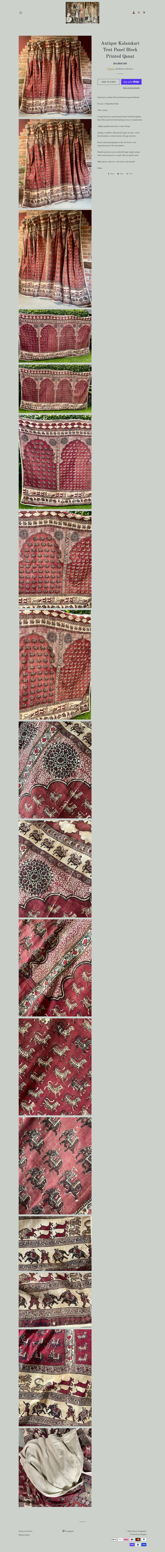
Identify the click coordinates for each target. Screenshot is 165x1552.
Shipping (110, 69)
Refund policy (24, 1535)
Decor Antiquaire (139, 1531)
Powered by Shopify (138, 1534)
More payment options (131, 88)
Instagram (69, 1531)
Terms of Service (25, 1531)
